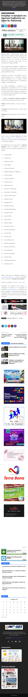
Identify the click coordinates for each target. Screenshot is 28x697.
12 (17, 607)
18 (13, 609)
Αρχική (2, 11)
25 (13, 612)
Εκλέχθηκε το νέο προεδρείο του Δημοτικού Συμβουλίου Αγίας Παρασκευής (16, 361)
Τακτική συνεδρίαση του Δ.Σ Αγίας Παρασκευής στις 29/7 (17, 354)
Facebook (16, 282)
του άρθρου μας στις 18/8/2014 (12, 137)
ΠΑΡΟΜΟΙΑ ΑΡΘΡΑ (5, 343)
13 (21, 607)
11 (13, 607)
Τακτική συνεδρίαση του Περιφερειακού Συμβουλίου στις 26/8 (13, 566)
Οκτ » (5, 617)
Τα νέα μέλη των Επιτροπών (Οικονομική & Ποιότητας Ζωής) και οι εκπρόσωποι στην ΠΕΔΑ (20, 336)
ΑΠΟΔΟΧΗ (14, 8)
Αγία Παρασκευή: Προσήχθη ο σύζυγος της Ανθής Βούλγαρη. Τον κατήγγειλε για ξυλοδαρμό (14, 577)
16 (6, 609)
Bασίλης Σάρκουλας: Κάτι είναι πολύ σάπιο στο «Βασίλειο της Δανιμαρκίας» (13, 588)
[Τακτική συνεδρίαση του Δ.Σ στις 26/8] (4, 348)
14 (24, 607)
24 (10, 612)
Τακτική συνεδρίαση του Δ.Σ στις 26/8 (17, 347)
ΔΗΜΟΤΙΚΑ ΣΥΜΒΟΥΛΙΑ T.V (17, 11)
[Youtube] (19, 641)
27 (21, 612)
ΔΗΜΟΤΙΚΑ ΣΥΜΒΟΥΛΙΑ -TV (12, 318)
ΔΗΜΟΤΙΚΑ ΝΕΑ (8, 11)
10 (10, 607)
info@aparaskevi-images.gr (16, 637)
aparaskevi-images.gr (11, 289)
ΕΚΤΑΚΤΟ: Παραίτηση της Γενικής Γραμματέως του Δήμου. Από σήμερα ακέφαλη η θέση (13, 582)
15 (3, 609)
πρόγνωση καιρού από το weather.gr (11, 662)
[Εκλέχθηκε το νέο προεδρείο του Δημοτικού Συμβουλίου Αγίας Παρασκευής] (4, 361)
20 (21, 609)
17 (10, 609)
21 (24, 609)
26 (17, 612)
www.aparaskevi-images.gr (7, 277)
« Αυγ (2, 617)
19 (17, 609)
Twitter (23, 282)
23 (6, 612)
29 (3, 615)
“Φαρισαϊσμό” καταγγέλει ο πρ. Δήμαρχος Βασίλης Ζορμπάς (7, 336)
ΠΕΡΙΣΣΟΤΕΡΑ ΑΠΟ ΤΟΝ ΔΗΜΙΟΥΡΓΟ (17, 343)
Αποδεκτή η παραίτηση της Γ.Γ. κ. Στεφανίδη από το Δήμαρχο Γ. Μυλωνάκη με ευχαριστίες (14, 571)
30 (6, 615)
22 (3, 612)
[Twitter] (15, 641)
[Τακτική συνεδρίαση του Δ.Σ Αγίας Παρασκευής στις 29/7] (4, 355)
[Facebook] (8, 641)
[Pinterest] (12, 641)
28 (24, 612)
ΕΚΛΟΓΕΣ (21, 318)
